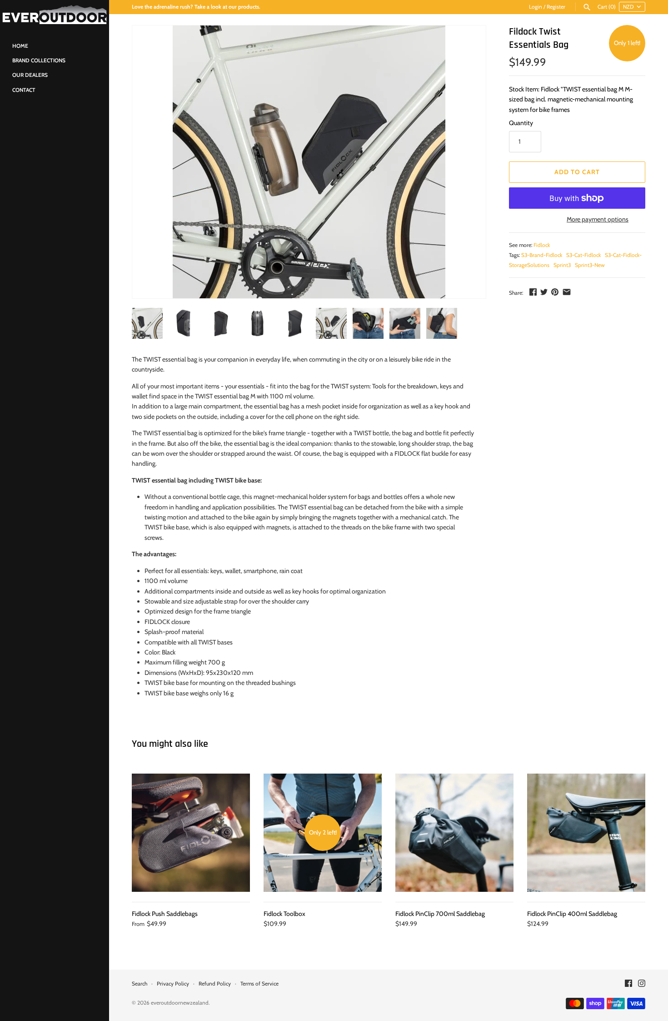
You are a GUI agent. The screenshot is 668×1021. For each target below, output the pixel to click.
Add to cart (577, 172)
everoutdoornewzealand (180, 1003)
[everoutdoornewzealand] (54, 15)
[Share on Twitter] (544, 292)
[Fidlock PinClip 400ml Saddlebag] (586, 833)
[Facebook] (628, 984)
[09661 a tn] (309, 161)
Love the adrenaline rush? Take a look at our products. (196, 7)
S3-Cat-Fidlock (583, 255)
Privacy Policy (173, 984)
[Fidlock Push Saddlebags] (191, 833)
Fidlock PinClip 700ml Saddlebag (440, 914)
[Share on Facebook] (533, 292)
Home (20, 46)
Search (139, 984)
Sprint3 (562, 265)
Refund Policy (215, 984)
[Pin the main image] (554, 292)
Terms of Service (259, 984)
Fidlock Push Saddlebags (165, 914)
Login (535, 7)
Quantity (521, 123)
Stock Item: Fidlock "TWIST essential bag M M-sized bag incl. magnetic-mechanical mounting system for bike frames (571, 99)
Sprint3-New (590, 265)
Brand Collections (38, 60)
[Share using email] (566, 292)
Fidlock (541, 245)
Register (556, 7)
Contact (23, 90)
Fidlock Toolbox (284, 914)
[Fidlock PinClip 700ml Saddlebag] (454, 833)
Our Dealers (30, 75)
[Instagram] (641, 984)
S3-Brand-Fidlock (541, 255)
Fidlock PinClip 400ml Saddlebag (572, 914)
